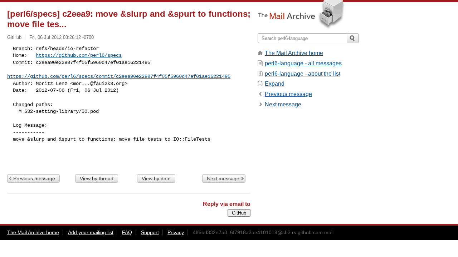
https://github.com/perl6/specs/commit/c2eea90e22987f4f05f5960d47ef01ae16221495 (118, 76)
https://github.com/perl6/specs (79, 55)
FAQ (127, 232)
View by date (156, 178)
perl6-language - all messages (303, 63)
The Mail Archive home (294, 53)
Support (150, 232)
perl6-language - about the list (302, 74)
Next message (223, 178)
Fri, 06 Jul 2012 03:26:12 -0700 (61, 37)
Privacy (175, 232)
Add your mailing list (90, 232)
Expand (274, 84)
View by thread (96, 178)
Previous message (34, 178)
